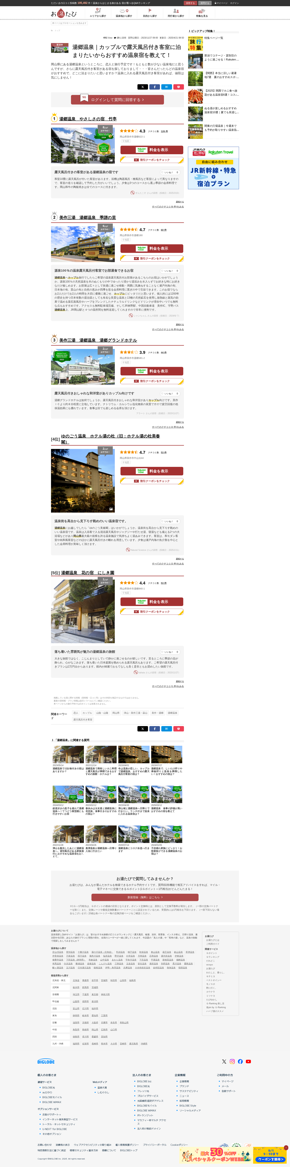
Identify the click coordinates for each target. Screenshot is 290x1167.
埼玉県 (76, 994)
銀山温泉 (178, 952)
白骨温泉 (130, 956)
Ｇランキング (212, 957)
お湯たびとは (212, 940)
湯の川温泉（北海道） (102, 952)
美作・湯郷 (157, 713)
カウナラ (210, 992)
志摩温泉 (127, 967)
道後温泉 (91, 963)
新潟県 (95, 1001)
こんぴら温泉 (105, 963)
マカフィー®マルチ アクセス (151, 1121)
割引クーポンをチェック (155, 159)
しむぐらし (103, 1092)
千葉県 (85, 994)
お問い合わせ (45, 1144)
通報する (180, 202)
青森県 (85, 980)
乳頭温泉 (120, 952)
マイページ (222, 3)
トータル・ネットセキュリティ (58, 1124)
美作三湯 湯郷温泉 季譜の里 (87, 217)
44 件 (164, 352)
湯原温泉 (153, 963)
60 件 (164, 230)
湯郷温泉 (172, 713)
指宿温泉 (182, 967)
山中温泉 (104, 960)
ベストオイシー (214, 980)
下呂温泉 (143, 960)
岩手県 (95, 980)
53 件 (164, 452)
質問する (205, 3)
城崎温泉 (180, 960)
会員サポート (229, 1091)
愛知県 (95, 1015)
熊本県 (104, 1043)
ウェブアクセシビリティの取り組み (92, 1144)
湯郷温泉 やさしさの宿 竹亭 (88, 119)
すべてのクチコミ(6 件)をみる (168, 329)
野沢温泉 (119, 956)
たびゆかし (211, 999)
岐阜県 (85, 1015)
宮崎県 (123, 1043)
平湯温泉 (155, 960)
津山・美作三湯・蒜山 (135, 713)
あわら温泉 (117, 960)
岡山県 (115, 713)
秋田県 (113, 980)
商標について (109, 1150)
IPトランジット (145, 1115)
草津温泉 (190, 952)
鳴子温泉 (132, 952)
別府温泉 (165, 963)
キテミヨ (210, 976)
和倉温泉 (93, 960)
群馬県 (85, 987)
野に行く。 (211, 988)
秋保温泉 (143, 952)
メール (225, 1086)
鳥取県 (76, 1029)
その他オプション (51, 1134)
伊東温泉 (179, 956)
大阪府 (95, 1022)
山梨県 (76, 1001)
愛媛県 (95, 1036)
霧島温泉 (188, 963)
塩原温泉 (107, 956)
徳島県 (76, 1036)
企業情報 (180, 1075)
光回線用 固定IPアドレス (150, 1100)
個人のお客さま (47, 1075)
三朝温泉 (119, 963)
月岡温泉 (142, 956)
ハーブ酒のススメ (215, 1011)
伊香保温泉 (57, 956)
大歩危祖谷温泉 (142, 967)
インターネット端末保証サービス (60, 1119)
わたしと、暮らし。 (216, 972)
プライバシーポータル (154, 1144)
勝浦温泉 (80, 963)
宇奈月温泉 (131, 960)
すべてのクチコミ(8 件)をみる (168, 206)
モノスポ (210, 984)
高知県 (104, 1036)
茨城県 (95, 987)
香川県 (85, 1036)
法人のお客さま (141, 1075)
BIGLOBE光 (48, 1087)
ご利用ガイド (212, 944)
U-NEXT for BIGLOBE (54, 1129)
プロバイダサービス (147, 1096)
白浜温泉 (68, 963)
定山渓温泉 (57, 952)
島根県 (85, 1029)
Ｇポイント (211, 953)
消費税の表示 (63, 1144)
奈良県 (113, 1022)
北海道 (76, 980)
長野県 (85, 1001)
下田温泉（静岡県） (76, 960)
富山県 (76, 1008)
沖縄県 (144, 1043)
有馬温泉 (56, 963)
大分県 (113, 1043)
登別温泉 (70, 952)
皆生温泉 (142, 963)
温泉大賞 (102, 1087)
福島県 (132, 980)
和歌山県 (124, 1022)
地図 (127, 141)
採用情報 (184, 1100)
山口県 (113, 1029)
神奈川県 (105, 994)
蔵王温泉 (166, 952)
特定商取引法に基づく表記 (52, 1150)
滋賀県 (76, 1022)
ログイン (234, 3)
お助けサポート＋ (51, 1114)
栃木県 (76, 987)
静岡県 (76, 1015)
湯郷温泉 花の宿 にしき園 (87, 572)
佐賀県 (85, 1043)
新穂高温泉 (167, 960)
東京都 (95, 994)
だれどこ (210, 961)
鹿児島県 (133, 1043)
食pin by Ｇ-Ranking (216, 1007)
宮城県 (104, 980)
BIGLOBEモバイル (52, 1097)
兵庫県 (104, 1022)
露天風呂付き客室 (83, 719)
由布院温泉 (158, 967)
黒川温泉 (177, 963)
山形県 (123, 980)
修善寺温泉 (57, 960)
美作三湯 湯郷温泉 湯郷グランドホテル (98, 340)
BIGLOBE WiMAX (51, 1102)
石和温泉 (153, 956)
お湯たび (210, 968)
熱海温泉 (171, 967)
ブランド (184, 1086)
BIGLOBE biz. (144, 1081)
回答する (190, 3)
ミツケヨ (210, 996)
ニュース (184, 1096)
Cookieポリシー (179, 1144)
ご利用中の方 (225, 1075)
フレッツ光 (143, 1091)
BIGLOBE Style (188, 1105)
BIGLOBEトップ (128, 1150)
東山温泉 (155, 952)
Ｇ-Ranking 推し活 (215, 1003)
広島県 (104, 1029)
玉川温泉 (70, 967)
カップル (87, 713)
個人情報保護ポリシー (127, 1144)
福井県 (95, 1008)
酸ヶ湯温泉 (57, 967)
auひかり (47, 1092)
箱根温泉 (98, 967)
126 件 (164, 131)
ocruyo (209, 964)
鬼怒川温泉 (94, 956)
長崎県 (95, 1043)
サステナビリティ (189, 1091)
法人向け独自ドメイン (149, 1128)
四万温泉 (82, 956)
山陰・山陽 (102, 713)
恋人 (76, 713)
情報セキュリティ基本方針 (84, 1150)
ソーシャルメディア (190, 1110)
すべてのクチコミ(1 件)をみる (168, 686)
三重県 (104, 1015)
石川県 (85, 1008)
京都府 (85, 1022)
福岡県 (76, 1043)
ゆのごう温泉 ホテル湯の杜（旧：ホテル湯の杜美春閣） (110, 439)
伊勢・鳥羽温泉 (112, 967)
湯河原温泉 (166, 956)
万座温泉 (70, 956)
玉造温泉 (130, 963)
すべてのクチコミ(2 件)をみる (168, 427)
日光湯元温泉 (84, 967)
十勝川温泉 (83, 952)
